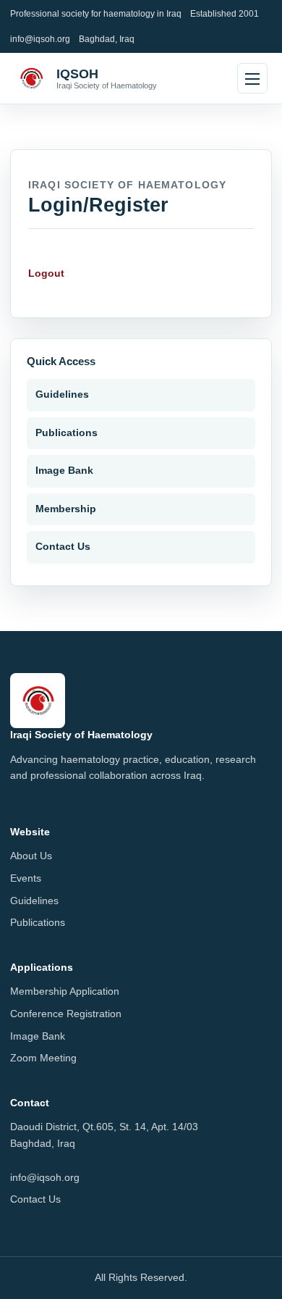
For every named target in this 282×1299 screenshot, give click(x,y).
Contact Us (62, 546)
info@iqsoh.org (40, 38)
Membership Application (64, 991)
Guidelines (62, 394)
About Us (31, 856)
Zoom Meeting (43, 1058)
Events (25, 878)
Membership (65, 509)
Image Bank (64, 470)
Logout (46, 273)
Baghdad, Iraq (106, 38)
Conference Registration (65, 1013)
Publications (66, 432)
